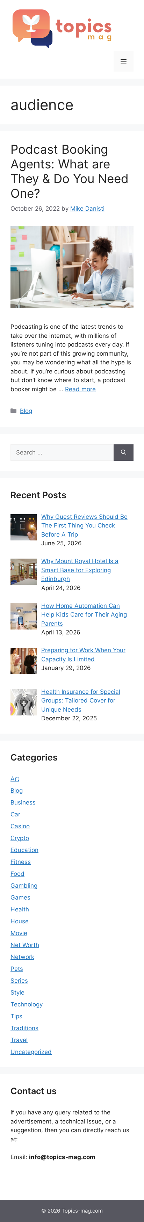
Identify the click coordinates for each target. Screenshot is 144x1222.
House (19, 921)
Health (19, 909)
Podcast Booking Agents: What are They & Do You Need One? (69, 171)
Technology (26, 1004)
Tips (16, 1016)
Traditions (24, 1028)
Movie (18, 933)
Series (19, 980)
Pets (16, 968)
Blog (26, 410)
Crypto (19, 838)
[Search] (124, 452)
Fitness (20, 861)
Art (14, 778)
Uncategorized (31, 1051)
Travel (19, 1039)
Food (17, 873)
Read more (80, 389)
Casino (20, 826)
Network (22, 956)
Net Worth (24, 944)
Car (15, 814)
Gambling (23, 885)
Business (23, 802)
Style (17, 992)
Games (20, 897)
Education (24, 849)
